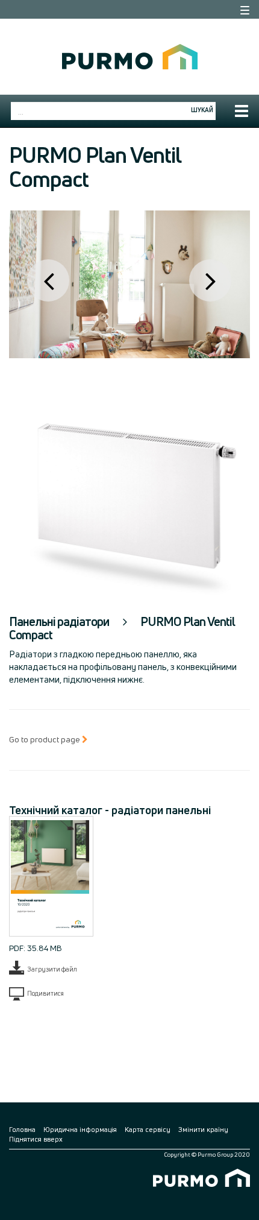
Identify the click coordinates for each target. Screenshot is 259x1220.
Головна (22, 1129)
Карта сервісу (147, 1129)
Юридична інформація (80, 1129)
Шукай (202, 110)
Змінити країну (203, 1129)
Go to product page (45, 739)
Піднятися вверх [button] (36, 1138)
